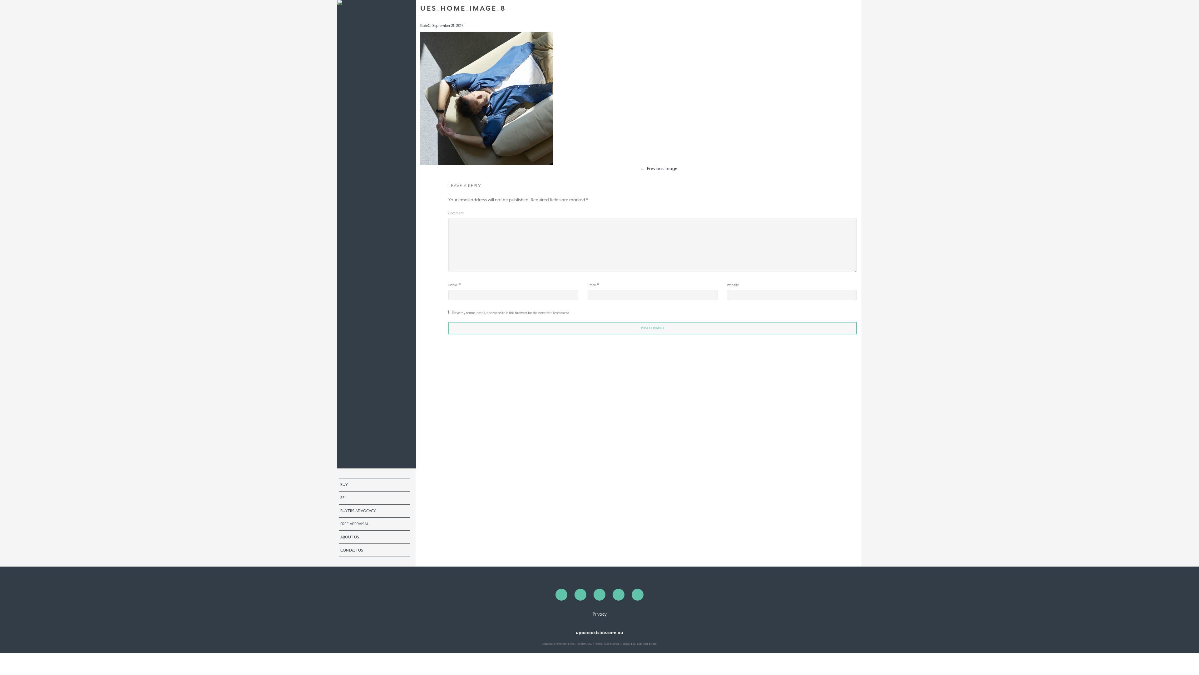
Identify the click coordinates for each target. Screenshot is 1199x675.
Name (453, 285)
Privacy (600, 614)
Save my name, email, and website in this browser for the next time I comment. (511, 313)
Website (733, 285)
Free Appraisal (354, 524)
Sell (344, 498)
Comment (456, 213)
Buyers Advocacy (358, 511)
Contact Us (351, 550)
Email (592, 285)
